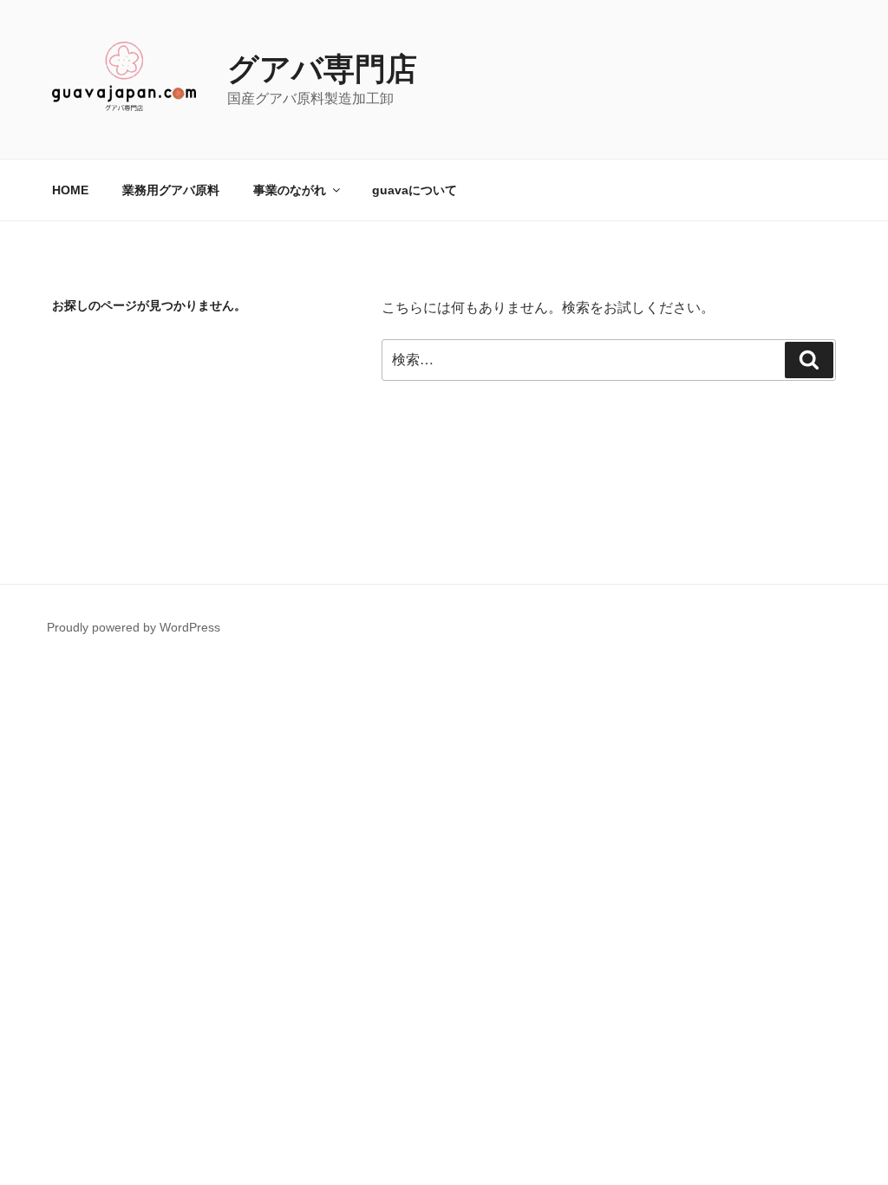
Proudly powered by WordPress (133, 627)
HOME (70, 190)
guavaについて (414, 190)
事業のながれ (289, 190)
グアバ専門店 (322, 69)
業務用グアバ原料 (170, 190)
